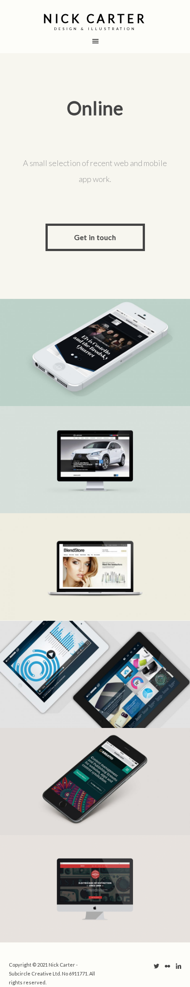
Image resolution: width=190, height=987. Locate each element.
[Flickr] (167, 967)
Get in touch (95, 237)
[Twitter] (156, 967)
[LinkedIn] (178, 967)
